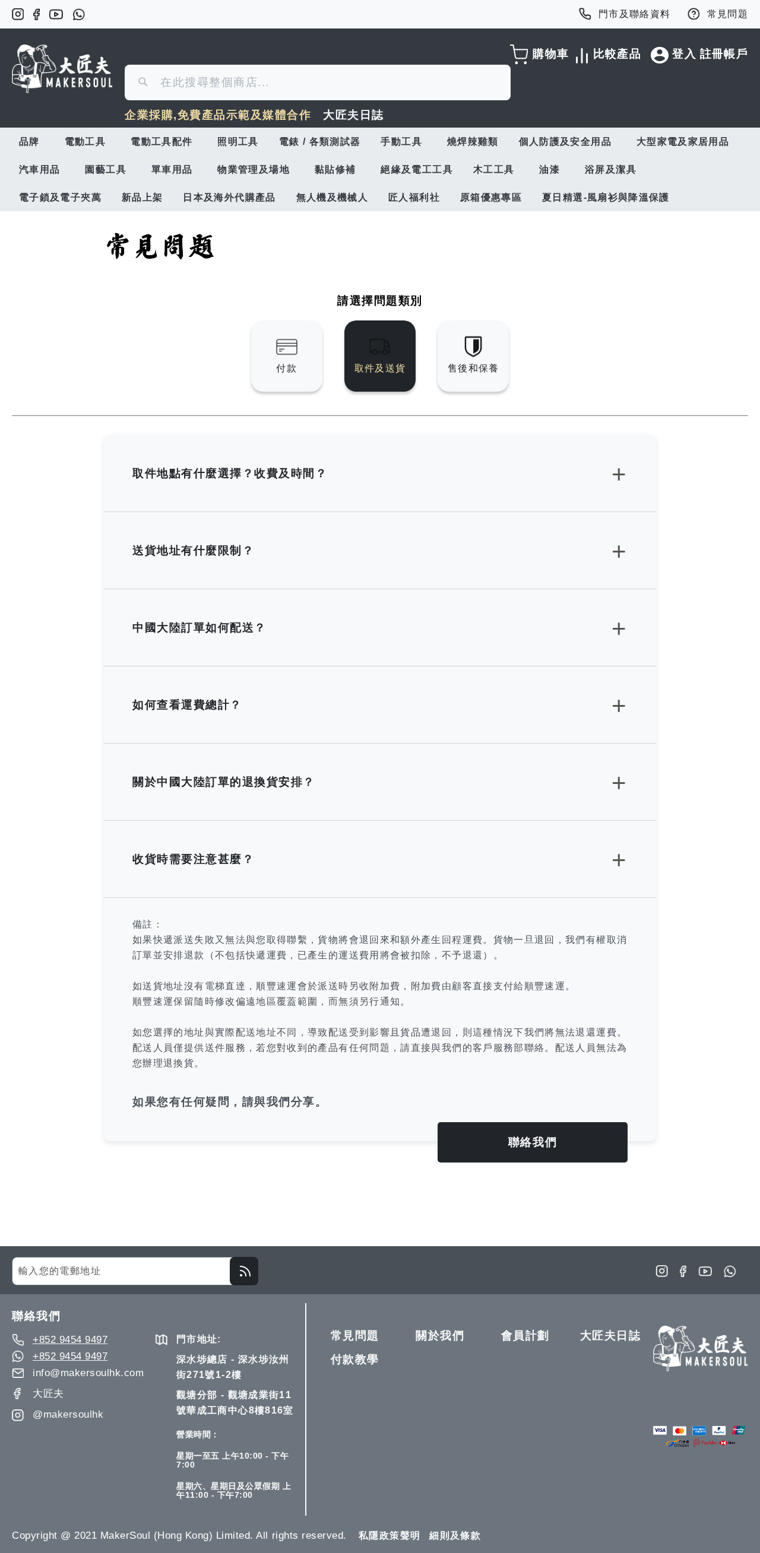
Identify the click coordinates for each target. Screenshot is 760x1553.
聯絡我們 (532, 1142)
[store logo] (62, 69)
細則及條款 (455, 1535)
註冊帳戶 (724, 53)
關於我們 (440, 1335)
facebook (36, 14)
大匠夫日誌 (353, 115)
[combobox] (318, 82)
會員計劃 (525, 1335)
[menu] (380, 169)
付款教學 (355, 1359)
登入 (684, 53)
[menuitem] (32, 141)
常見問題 (727, 14)
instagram (18, 14)
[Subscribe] (244, 1271)
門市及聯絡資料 (634, 14)
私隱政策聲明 (389, 1535)
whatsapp (78, 14)
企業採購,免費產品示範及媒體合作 (218, 115)
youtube (56, 14)
